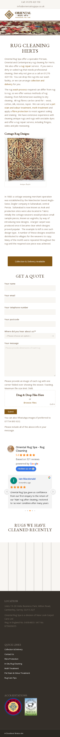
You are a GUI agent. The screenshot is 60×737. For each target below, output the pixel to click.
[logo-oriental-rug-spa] (25, 15)
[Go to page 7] (34, 510)
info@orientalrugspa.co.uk (30, 6)
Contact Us (9, 654)
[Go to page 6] (32, 510)
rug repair (26, 66)
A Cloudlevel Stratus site (14, 733)
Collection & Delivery (14, 649)
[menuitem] (31, 2)
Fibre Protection (11, 659)
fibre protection (20, 111)
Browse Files (30, 402)
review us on (24, 468)
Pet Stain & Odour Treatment (17, 673)
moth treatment (40, 107)
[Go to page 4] (27, 510)
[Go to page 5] (30, 510)
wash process (20, 89)
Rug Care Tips (11, 678)
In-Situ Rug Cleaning (13, 663)
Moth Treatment (12, 668)
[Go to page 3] (25, 510)
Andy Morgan (26, 478)
